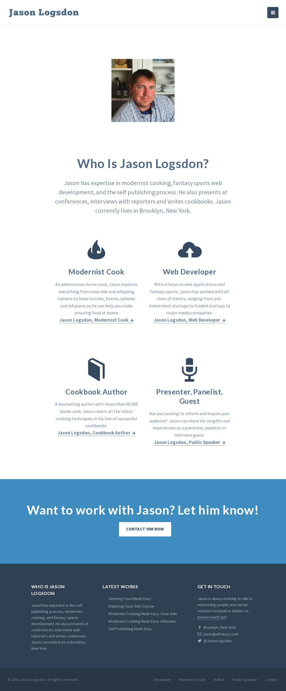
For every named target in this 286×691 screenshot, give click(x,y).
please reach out (211, 617)
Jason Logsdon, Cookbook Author (94, 433)
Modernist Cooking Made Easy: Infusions (142, 621)
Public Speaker (245, 679)
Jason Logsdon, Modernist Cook (93, 320)
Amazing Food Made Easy (130, 598)
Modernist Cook (192, 679)
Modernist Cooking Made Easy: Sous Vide (143, 613)
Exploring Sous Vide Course (131, 606)
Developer (162, 679)
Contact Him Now (145, 529)
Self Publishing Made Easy (130, 628)
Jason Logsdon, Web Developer (187, 320)
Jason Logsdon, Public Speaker (187, 442)
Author (219, 679)
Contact (271, 679)
